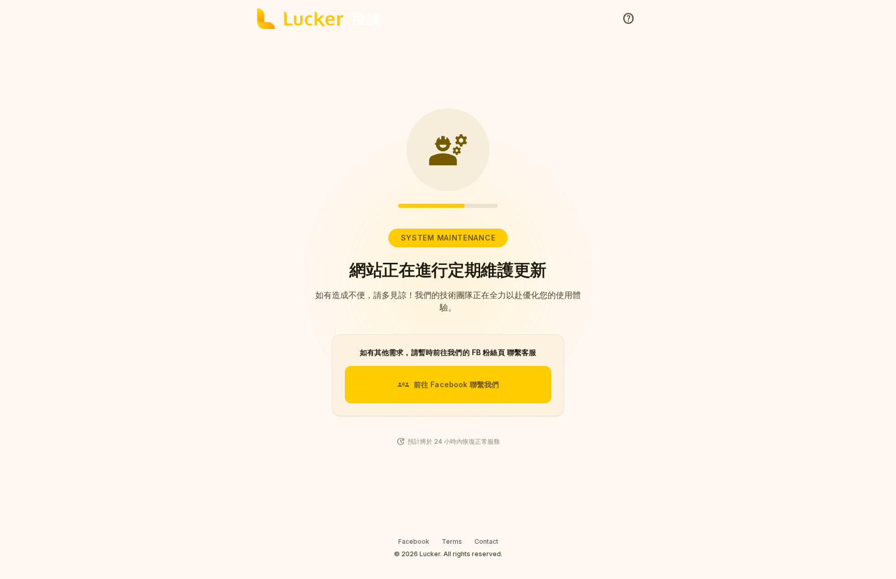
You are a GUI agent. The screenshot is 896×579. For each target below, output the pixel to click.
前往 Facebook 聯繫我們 (448, 384)
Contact (486, 541)
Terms (452, 541)
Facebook (413, 541)
